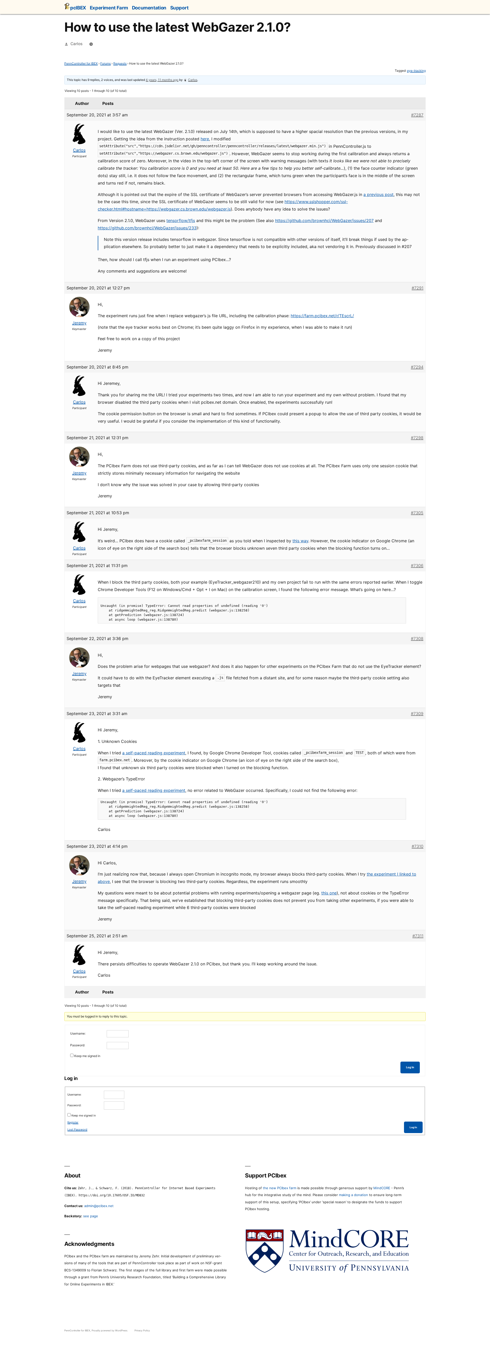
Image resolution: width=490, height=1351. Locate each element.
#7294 (417, 367)
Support (179, 7)
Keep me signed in (87, 1056)
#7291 (417, 287)
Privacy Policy (142, 1330)
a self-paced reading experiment (153, 752)
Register (72, 1122)
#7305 (417, 512)
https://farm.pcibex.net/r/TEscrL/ (322, 315)
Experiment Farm (109, 7)
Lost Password (77, 1129)
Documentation (149, 7)
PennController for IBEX (81, 63)
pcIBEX (78, 7)
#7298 (417, 437)
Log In (410, 1067)
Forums (105, 63)
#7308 (417, 638)
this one (329, 892)
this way (300, 540)
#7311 (417, 935)
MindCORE (381, 1188)
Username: (77, 1033)
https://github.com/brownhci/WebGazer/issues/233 (147, 227)
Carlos (76, 43)
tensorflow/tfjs (180, 220)
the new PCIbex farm (279, 1188)
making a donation (353, 1195)
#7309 (417, 713)
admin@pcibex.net (99, 1206)
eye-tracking (416, 70)
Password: (77, 1045)
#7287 (417, 114)
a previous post (378, 194)
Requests (120, 63)
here (205, 138)
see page (90, 1216)
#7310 (417, 846)
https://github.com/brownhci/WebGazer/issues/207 (324, 220)
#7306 (417, 565)
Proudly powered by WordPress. (110, 1330)
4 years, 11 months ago (162, 80)
